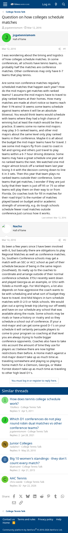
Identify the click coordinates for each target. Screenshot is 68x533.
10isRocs (14, 407)
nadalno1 (15, 446)
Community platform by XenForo (33, 529)
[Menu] (5, 4)
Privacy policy (45, 519)
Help (58, 519)
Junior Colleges (21, 443)
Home (6, 522)
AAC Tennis (18, 478)
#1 (64, 48)
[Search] (63, 4)
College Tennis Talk (31, 407)
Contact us (9, 519)
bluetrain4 (15, 466)
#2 (64, 240)
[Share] (59, 49)
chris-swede (16, 482)
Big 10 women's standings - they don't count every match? (38, 460)
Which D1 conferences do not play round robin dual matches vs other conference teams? (36, 423)
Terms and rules (26, 519)
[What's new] (56, 4)
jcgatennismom (13, 27)
